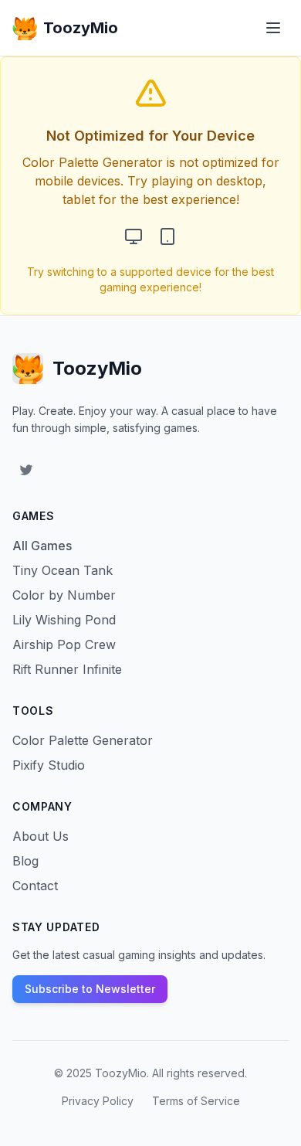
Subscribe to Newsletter (90, 988)
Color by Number (64, 595)
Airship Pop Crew (64, 644)
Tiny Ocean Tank (62, 570)
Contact (35, 885)
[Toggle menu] (273, 27)
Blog (25, 861)
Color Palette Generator (82, 740)
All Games (42, 545)
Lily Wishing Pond (64, 619)
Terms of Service (196, 1100)
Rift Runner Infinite (67, 669)
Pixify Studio (48, 765)
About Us (40, 836)
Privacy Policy (98, 1100)
